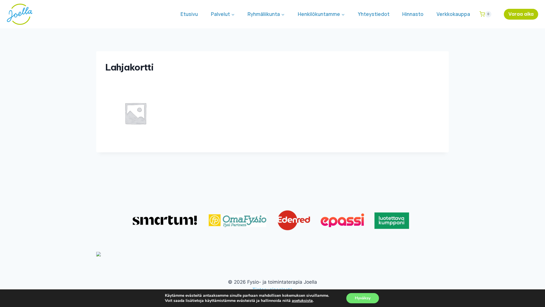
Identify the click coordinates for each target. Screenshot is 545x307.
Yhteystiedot (373, 14)
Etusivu (189, 14)
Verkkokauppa (453, 14)
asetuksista (302, 300)
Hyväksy (362, 298)
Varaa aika (521, 14)
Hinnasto (413, 14)
